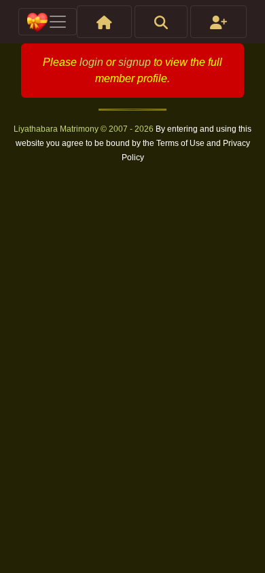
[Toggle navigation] (47, 21)
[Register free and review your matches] (218, 22)
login (91, 62)
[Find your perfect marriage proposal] (161, 22)
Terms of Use (181, 143)
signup (134, 62)
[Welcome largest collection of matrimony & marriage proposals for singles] (104, 22)
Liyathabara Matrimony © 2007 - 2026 (85, 129)
